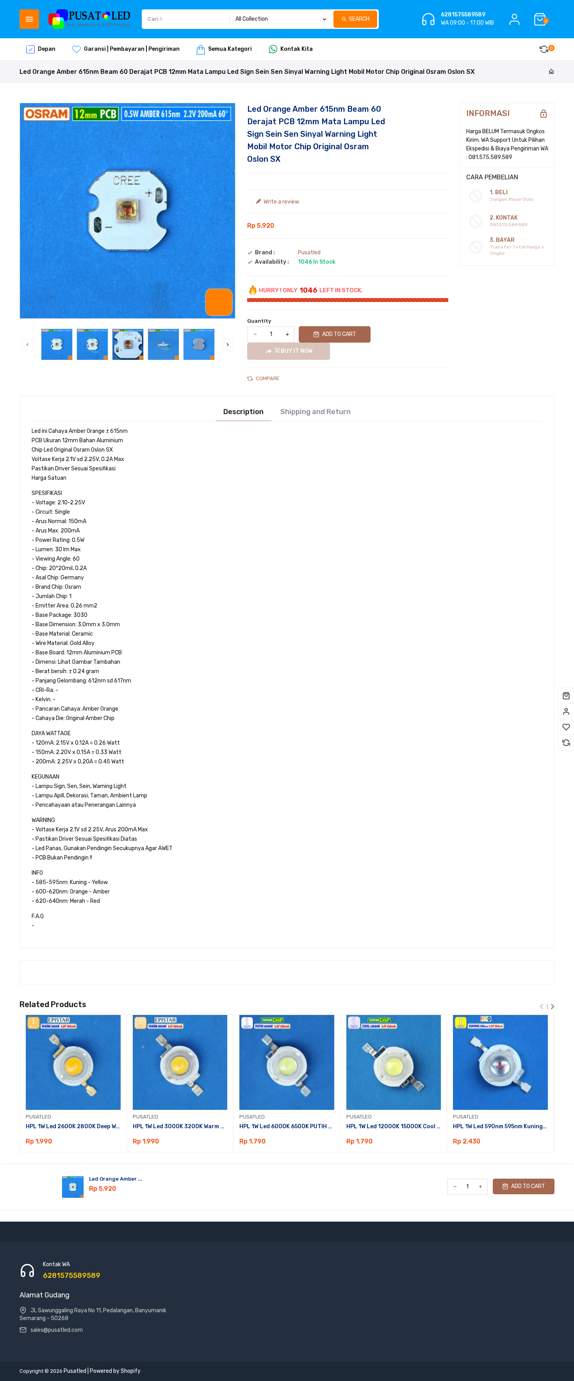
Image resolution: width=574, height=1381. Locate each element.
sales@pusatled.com (56, 1330)
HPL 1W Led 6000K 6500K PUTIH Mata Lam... (286, 1126)
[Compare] (566, 742)
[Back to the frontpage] (551, 72)
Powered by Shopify (115, 1371)
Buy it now (296, 351)
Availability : (272, 262)
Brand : (265, 253)
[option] (57, 344)
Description (243, 412)
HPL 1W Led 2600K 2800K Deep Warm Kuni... (73, 1126)
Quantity (259, 321)
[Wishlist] (566, 727)
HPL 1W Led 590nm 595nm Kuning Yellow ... (500, 1126)
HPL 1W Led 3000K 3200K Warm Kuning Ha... (180, 1126)
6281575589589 (463, 15)
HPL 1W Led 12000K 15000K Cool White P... (393, 1126)
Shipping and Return (315, 412)
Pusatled (309, 252)
